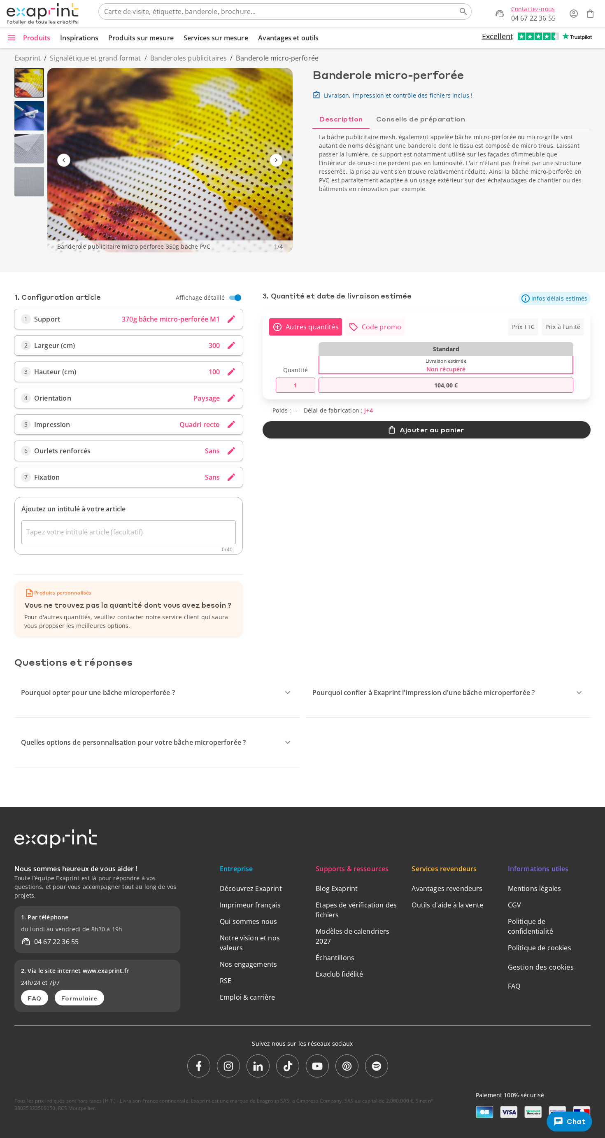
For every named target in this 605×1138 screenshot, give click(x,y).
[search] (463, 11)
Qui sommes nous (248, 921)
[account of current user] (573, 13)
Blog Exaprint (337, 888)
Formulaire (79, 998)
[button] (555, 298)
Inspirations (79, 37)
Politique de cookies (539, 947)
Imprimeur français (250, 904)
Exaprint (27, 58)
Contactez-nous (533, 9)
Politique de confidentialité (530, 926)
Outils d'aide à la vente (447, 904)
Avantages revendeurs (447, 888)
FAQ (35, 998)
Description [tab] (341, 118)
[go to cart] (590, 13)
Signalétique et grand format (95, 58)
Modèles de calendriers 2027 (352, 936)
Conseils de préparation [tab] (420, 118)
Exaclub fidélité (339, 974)
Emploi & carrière (247, 997)
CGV (514, 904)
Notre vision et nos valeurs (250, 942)
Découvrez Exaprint (251, 888)
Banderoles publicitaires (188, 58)
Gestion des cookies (541, 967)
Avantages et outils (288, 37)
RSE (225, 980)
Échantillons (335, 957)
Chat (576, 1121)
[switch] (238, 298)
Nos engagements (248, 964)
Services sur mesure (216, 37)
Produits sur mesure (141, 37)
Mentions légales (534, 888)
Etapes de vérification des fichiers (356, 909)
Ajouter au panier (432, 429)
